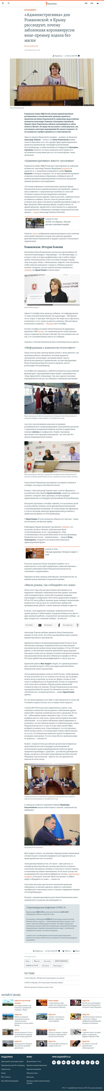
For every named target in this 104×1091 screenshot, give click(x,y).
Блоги (17, 1030)
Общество (85, 1001)
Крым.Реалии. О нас (34, 1061)
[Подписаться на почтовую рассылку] (97, 1062)
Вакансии (30, 1077)
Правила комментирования (37, 1065)
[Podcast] (92, 1062)
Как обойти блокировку (9, 1081)
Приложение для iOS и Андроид (13, 1065)
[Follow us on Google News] (73, 1062)
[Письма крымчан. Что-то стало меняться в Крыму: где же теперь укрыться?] (7, 1032)
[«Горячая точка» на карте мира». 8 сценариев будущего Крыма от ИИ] (75, 1032)
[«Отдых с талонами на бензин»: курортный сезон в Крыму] (41, 1016)
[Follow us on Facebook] (54, 1062)
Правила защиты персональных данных (38, 1082)
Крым (84, 1030)
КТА (91, 3)
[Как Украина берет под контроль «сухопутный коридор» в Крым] (7, 1003)
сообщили (65, 527)
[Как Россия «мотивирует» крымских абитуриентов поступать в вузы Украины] (75, 1003)
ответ (34, 234)
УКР (86, 3)
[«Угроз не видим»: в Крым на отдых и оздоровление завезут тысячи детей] (41, 1032)
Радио (3, 1073)
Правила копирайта (34, 1069)
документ (66, 169)
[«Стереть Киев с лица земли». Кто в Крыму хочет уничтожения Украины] (41, 1003)
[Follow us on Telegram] (78, 1062)
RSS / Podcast (6, 1077)
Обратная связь (32, 1073)
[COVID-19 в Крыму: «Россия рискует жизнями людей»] (35, 223)
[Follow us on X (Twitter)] (59, 1062)
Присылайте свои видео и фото (12, 1061)
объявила (50, 324)
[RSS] (88, 1062)
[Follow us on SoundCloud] (83, 1062)
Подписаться (5, 1069)
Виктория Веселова (31, 46)
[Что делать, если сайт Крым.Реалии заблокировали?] (75, 1043)
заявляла (28, 270)
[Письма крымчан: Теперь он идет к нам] (35, 553)
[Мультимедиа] (98, 3)
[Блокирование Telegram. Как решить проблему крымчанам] (7, 1043)
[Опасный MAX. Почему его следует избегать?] (41, 1043)
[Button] (57, 56)
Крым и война (53, 1001)
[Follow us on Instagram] (68, 1062)
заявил (36, 212)
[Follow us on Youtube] (64, 1062)
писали (41, 332)
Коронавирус (30, 10)
